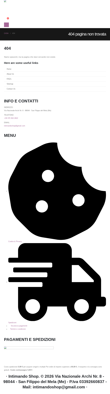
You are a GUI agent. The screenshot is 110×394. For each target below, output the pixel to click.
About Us (10, 74)
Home (9, 69)
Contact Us (11, 89)
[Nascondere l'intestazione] (11, 3)
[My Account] (6, 12)
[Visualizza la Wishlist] (6, 16)
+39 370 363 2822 (11, 118)
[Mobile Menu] (6, 24)
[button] (6, 9)
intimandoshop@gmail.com (14, 126)
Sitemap (10, 84)
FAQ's (9, 79)
